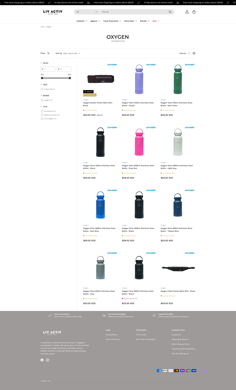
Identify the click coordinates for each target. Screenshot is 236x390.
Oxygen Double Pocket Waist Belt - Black (98, 104)
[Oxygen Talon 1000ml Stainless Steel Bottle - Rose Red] (139, 142)
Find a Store (141, 335)
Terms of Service (113, 339)
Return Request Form (181, 344)
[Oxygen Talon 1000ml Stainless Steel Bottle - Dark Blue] (100, 204)
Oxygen (49, 26)
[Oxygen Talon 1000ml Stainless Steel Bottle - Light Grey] (178, 142)
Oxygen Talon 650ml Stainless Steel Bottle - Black (138, 292)
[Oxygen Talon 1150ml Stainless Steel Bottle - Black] (100, 142)
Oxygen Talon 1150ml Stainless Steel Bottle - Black (99, 166)
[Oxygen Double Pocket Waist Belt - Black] (100, 79)
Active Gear (129, 21)
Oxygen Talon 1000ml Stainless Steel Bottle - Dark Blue (99, 229)
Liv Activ (48, 381)
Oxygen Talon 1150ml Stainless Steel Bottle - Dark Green (176, 104)
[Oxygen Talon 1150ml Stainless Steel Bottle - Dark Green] (178, 79)
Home (42, 26)
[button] (194, 11)
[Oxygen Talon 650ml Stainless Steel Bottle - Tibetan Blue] (178, 204)
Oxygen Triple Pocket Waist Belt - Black (178, 291)
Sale (154, 21)
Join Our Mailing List (180, 353)
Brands (143, 21)
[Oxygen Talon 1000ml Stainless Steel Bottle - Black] (139, 204)
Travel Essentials (110, 21)
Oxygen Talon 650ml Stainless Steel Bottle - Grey (99, 292)
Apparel (93, 21)
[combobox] (124, 11)
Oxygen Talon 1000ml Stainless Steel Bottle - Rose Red (138, 166)
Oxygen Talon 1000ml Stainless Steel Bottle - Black (138, 229)
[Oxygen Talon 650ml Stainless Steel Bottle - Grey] (100, 267)
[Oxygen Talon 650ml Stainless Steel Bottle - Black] (139, 267)
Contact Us (176, 335)
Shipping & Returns (180, 339)
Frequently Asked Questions (183, 349)
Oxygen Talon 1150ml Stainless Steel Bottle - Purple (138, 104)
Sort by (59, 53)
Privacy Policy (111, 335)
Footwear (80, 21)
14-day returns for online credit (68, 2)
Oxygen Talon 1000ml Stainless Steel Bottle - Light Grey (177, 166)
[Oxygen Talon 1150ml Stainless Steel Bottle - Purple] (139, 79)
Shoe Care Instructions (145, 339)
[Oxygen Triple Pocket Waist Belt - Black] (178, 267)
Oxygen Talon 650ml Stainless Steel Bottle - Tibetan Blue (176, 229)
